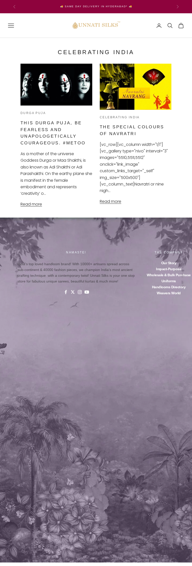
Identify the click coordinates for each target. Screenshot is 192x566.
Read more (31, 204)
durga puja (33, 113)
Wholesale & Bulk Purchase (169, 275)
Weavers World (169, 293)
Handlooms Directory (169, 287)
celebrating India (120, 117)
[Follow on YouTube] (86, 292)
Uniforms (169, 281)
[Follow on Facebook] (65, 292)
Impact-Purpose (168, 269)
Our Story (168, 263)
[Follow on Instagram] (79, 292)
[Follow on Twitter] (72, 292)
